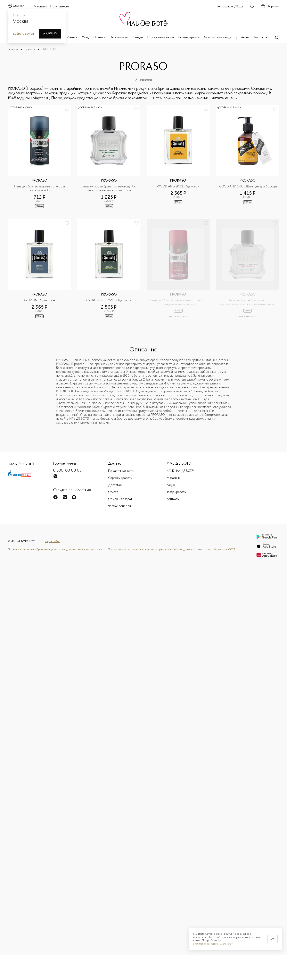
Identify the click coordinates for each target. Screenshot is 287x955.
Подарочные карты (160, 37)
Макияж (72, 37)
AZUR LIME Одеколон (39, 300)
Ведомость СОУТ (224, 549)
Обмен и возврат (120, 499)
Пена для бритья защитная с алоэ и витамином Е (40, 188)
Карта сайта (52, 541)
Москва (18, 6)
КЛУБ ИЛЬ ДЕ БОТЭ (180, 471)
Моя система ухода (218, 37)
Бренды (30, 49)
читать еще (222, 98)
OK (272, 939)
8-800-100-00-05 (67, 471)
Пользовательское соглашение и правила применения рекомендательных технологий (159, 549)
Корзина (273, 6)
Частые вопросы (119, 506)
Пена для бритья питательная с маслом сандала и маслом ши (178, 302)
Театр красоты (264, 37)
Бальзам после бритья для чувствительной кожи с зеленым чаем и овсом (248, 302)
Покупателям (59, 6)
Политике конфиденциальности (213, 943)
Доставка (115, 485)
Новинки (99, 37)
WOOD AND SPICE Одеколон (178, 186)
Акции (245, 37)
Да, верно (50, 33)
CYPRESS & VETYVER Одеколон (108, 300)
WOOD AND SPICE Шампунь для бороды (247, 186)
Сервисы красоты (120, 478)
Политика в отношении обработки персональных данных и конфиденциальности (55, 549)
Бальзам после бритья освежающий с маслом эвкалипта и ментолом (109, 188)
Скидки (138, 37)
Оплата (113, 492)
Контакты (173, 499)
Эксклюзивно (119, 37)
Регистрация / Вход (230, 6)
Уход (85, 37)
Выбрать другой (23, 33)
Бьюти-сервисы (188, 37)
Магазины (40, 6)
